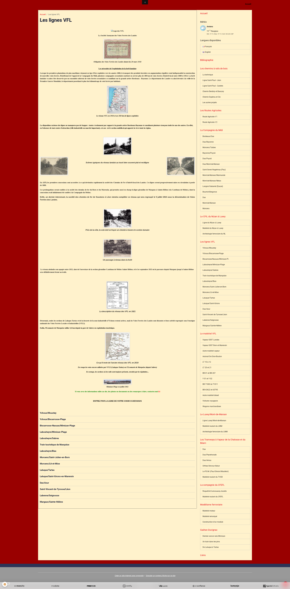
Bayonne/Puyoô (209, 153)
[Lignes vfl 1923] (117, 295)
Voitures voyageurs (210, 401)
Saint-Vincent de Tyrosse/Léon (215, 314)
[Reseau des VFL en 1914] (117, 100)
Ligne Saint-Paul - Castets (213, 86)
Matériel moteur (209, 511)
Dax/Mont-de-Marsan (211, 164)
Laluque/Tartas (47, 470)
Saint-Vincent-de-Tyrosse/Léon (55, 489)
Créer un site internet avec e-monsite (129, 576)
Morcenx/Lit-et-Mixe (50, 463)
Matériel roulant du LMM (212, 426)
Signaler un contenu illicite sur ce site (160, 576)
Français (208, 46)
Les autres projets (210, 102)
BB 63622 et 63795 (210, 390)
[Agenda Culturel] (270, 586)
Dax (204, 197)
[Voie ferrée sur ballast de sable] (117, 146)
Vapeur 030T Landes (211, 340)
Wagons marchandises (212, 406)
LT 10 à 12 (207, 362)
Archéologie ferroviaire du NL (214, 234)
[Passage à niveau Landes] (117, 248)
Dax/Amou (207, 460)
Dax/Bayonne (208, 142)
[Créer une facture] (163, 586)
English (207, 52)
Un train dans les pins (211, 542)
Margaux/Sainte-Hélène (51, 502)
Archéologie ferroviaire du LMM (215, 432)
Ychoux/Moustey (48, 413)
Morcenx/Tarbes (209, 147)
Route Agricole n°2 (210, 122)
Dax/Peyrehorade (209, 455)
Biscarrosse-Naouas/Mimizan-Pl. (216, 259)
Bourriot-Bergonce (210, 192)
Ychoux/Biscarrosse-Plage (53, 419)
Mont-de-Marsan (209, 203)
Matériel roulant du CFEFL (213, 497)
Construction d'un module (213, 522)
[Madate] (55, 586)
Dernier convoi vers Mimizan (214, 536)
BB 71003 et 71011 (210, 384)
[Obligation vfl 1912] (117, 49)
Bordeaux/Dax (208, 136)
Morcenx (206, 208)
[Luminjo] (234, 586)
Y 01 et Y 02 (207, 379)
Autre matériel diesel (211, 395)
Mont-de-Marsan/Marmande (214, 175)
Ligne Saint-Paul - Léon (212, 80)
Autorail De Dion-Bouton (212, 356)
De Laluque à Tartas (211, 547)
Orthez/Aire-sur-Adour (211, 466)
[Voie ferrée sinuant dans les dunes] (117, 218)
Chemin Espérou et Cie (211, 97)
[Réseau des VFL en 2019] (117, 346)
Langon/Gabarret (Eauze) (213, 186)
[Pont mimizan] (117, 382)
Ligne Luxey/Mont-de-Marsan (214, 420)
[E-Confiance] (198, 586)
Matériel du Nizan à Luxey (213, 228)
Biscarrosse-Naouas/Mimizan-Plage (57, 425)
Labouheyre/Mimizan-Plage (53, 432)
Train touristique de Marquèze (54, 444)
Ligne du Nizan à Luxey (212, 223)
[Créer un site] (19, 586)
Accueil (248, 4)
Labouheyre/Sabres (49, 438)
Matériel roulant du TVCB (213, 477)
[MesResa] (91, 586)
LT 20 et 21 (207, 367)
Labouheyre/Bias (48, 451)
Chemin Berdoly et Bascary (213, 91)
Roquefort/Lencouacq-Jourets (215, 491)
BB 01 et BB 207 (209, 373)
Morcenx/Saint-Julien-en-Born (55, 457)
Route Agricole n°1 (210, 117)
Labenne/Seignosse (49, 495)
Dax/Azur (44, 483)
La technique (208, 75)
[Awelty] (127, 586)
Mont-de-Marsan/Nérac (212, 181)
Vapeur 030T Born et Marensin (215, 345)
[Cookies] (4, 584)
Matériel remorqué (210, 516)
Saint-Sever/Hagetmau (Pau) (214, 170)
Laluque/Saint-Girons (211, 303)
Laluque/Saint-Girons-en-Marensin (57, 476)
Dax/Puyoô (207, 158)
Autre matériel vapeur (211, 351)
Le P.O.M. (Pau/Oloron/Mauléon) (216, 471)
